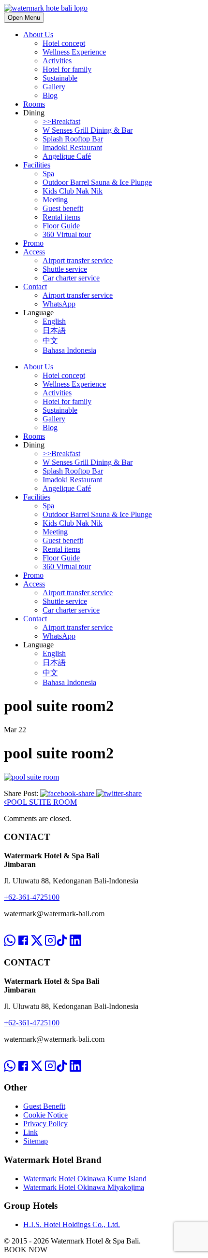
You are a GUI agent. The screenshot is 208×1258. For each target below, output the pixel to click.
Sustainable (60, 78)
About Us (38, 34)
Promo (33, 243)
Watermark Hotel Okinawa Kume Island (85, 1178)
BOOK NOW (25, 1249)
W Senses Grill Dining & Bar (88, 130)
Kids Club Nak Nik (73, 191)
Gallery (54, 87)
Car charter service (71, 278)
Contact (35, 286)
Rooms (34, 104)
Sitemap (35, 1141)
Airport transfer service (78, 260)
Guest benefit (63, 208)
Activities (57, 60)
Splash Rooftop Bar (73, 139)
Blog (50, 95)
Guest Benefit (44, 1106)
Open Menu (24, 17)
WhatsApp (59, 304)
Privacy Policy (45, 1123)
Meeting (55, 200)
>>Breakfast (61, 121)
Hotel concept (64, 43)
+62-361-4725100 (31, 897)
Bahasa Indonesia (69, 350)
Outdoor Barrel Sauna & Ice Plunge (97, 182)
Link (30, 1132)
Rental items (61, 217)
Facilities (36, 165)
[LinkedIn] (75, 931)
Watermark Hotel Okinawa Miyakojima (83, 1187)
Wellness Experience (74, 52)
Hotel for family (67, 69)
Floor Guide (61, 226)
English (54, 321)
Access (34, 252)
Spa (48, 173)
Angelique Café (67, 156)
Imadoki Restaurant (72, 147)
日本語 (54, 330)
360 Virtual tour (67, 234)
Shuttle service (65, 269)
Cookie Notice (45, 1115)
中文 (50, 340)
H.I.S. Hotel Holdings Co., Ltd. (71, 1224)
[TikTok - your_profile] (62, 931)
